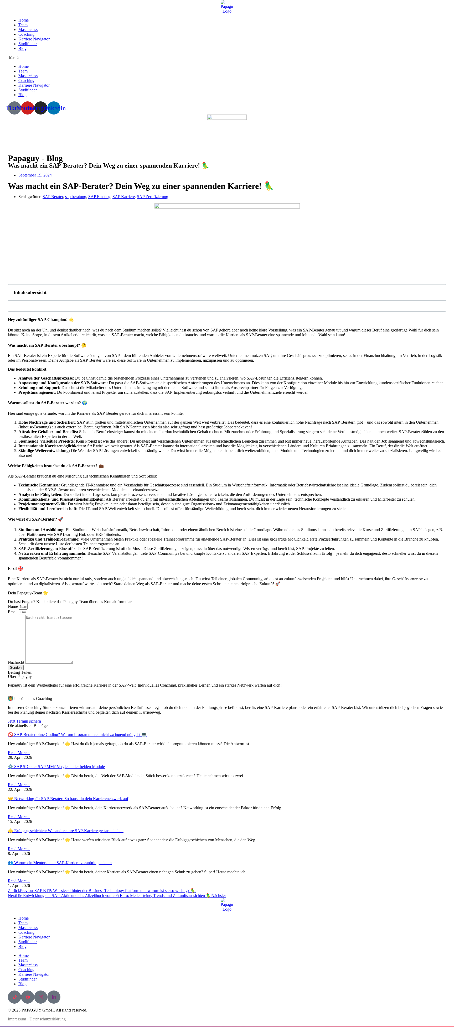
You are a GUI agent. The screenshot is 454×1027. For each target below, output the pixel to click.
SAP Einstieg (99, 196)
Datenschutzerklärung (47, 1019)
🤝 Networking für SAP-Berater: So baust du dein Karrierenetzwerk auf (68, 798)
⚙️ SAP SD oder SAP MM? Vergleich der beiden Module (56, 766)
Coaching (26, 34)
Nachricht (16, 662)
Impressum (17, 1019)
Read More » (19, 752)
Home (23, 20)
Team (23, 25)
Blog (22, 48)
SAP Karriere (123, 196)
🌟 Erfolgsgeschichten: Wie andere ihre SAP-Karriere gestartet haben (65, 830)
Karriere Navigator (34, 39)
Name (13, 606)
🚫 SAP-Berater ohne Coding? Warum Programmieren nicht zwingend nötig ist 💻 (77, 734)
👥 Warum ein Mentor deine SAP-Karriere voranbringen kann (60, 862)
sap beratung (75, 196)
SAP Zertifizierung (152, 196)
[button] (227, 57)
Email (13, 612)
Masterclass (28, 29)
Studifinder (27, 44)
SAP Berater (53, 196)
